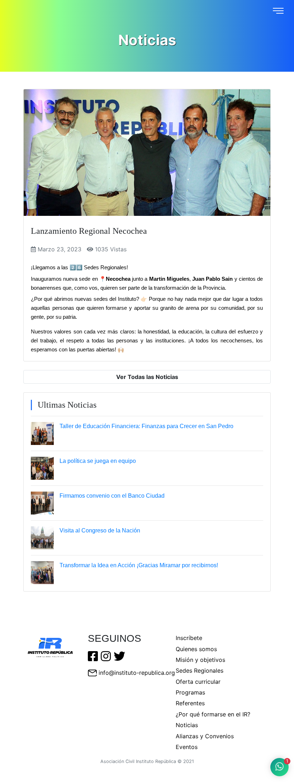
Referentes (190, 703)
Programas (190, 692)
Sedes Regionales (199, 670)
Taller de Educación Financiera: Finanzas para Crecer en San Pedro (146, 426)
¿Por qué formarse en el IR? (213, 714)
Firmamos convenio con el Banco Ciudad (112, 496)
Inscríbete (189, 637)
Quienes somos (196, 649)
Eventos (187, 746)
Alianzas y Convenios (205, 736)
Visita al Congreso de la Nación (100, 530)
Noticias (187, 725)
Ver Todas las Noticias (147, 376)
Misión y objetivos (200, 659)
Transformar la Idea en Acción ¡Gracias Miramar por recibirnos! (139, 565)
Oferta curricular (198, 681)
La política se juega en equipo (98, 461)
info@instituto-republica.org (137, 672)
